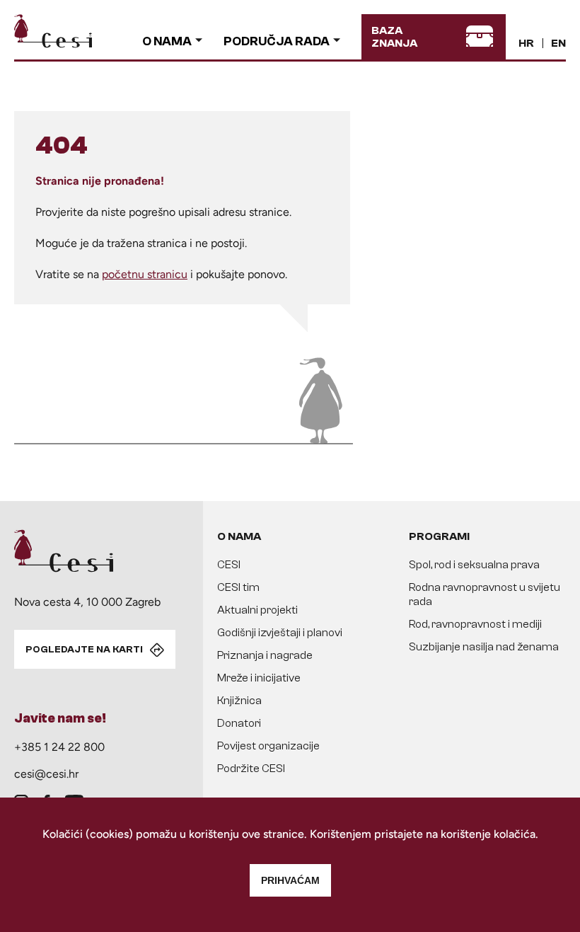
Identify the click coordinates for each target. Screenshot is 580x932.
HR (526, 43)
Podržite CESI (251, 768)
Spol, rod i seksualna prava (474, 564)
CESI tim (238, 587)
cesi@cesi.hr (46, 774)
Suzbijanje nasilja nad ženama (484, 646)
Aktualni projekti (257, 610)
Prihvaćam (290, 880)
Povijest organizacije (268, 746)
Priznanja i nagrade (265, 655)
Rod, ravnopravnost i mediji (475, 624)
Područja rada (277, 41)
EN (558, 43)
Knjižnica (239, 700)
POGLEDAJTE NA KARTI (84, 649)
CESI (228, 564)
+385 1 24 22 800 (59, 747)
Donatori (239, 723)
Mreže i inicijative (259, 678)
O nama (167, 41)
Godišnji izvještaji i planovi (279, 632)
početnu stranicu (144, 274)
